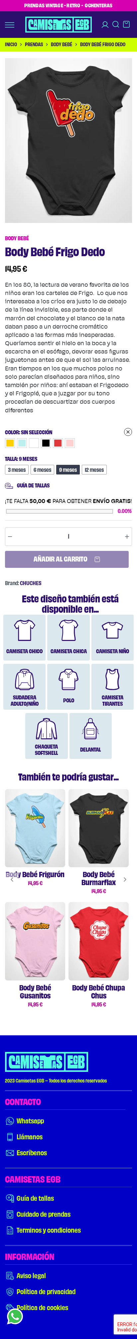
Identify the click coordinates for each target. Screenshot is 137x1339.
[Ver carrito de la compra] (126, 26)
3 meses (17, 469)
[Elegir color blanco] (34, 443)
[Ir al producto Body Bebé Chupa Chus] (98, 941)
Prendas (34, 45)
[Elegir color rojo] (58, 443)
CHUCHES (30, 583)
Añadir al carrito (61, 559)
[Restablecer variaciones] (68, 432)
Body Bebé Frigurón (35, 874)
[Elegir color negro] (46, 443)
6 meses (42, 469)
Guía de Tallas (33, 485)
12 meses (94, 469)
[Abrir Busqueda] (116, 26)
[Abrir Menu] (10, 25)
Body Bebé (61, 45)
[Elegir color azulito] (22, 443)
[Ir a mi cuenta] (105, 25)
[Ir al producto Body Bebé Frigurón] (35, 828)
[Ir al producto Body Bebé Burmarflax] (98, 828)
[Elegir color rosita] (70, 443)
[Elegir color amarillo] (10, 443)
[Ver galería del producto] (68, 140)
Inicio (11, 45)
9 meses (68, 469)
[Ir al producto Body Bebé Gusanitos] (35, 941)
